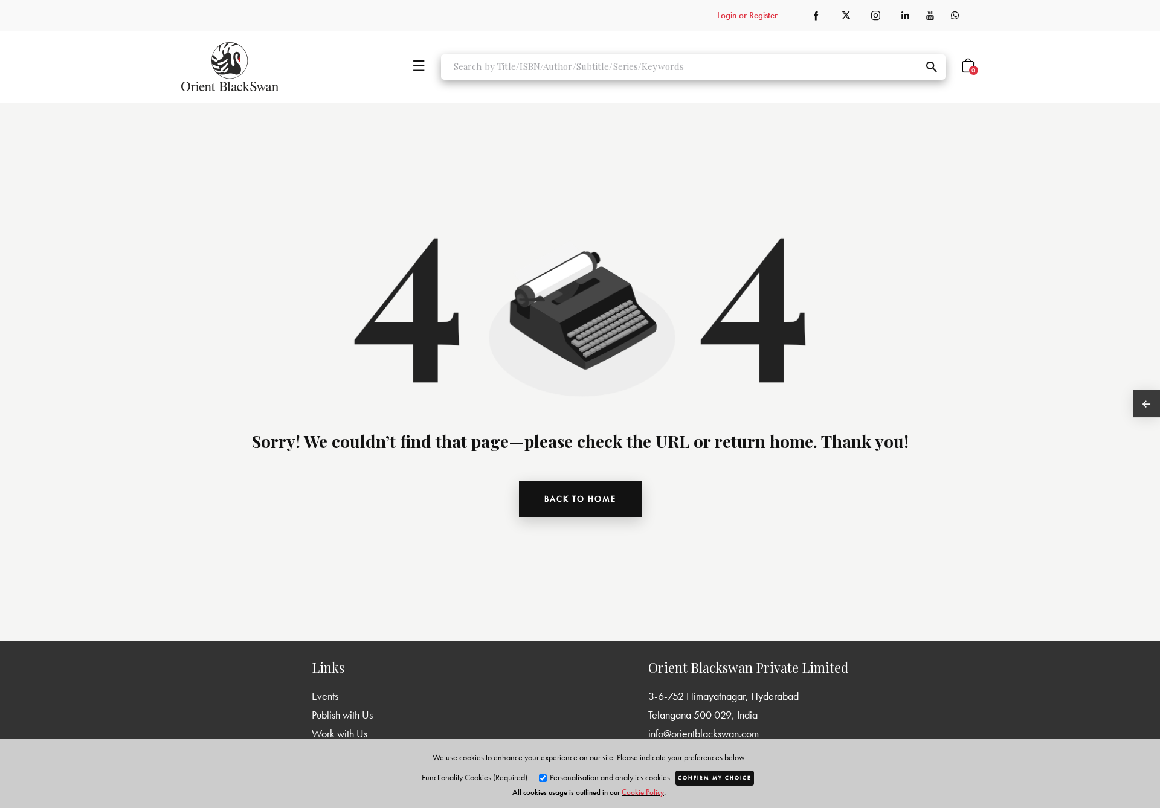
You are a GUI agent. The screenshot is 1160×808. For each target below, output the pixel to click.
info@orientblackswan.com (703, 733)
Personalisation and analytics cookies (609, 777)
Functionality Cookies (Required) (474, 777)
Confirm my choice (715, 777)
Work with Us (339, 733)
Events (325, 696)
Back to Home (580, 498)
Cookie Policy (643, 792)
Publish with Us (342, 715)
